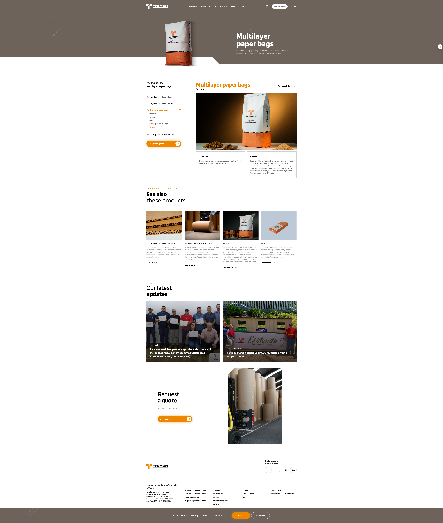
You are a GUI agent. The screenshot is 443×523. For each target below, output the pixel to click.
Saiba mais (260, 515)
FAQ (243, 501)
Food (151, 120)
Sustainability (219, 6)
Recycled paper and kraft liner (160, 134)
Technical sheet (285, 86)
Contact (242, 6)
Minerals (152, 114)
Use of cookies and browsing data (282, 493)
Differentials (218, 493)
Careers (216, 504)
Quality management (221, 501)
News (232, 6)
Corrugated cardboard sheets (160, 103)
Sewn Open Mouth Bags (158, 124)
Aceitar (241, 515)
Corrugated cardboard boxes (160, 97)
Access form (166, 419)
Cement (152, 117)
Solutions (191, 6)
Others (152, 127)
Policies (216, 497)
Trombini (204, 6)
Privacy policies (275, 490)
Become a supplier (248, 493)
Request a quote (280, 6)
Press (243, 497)
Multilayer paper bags (157, 110)
